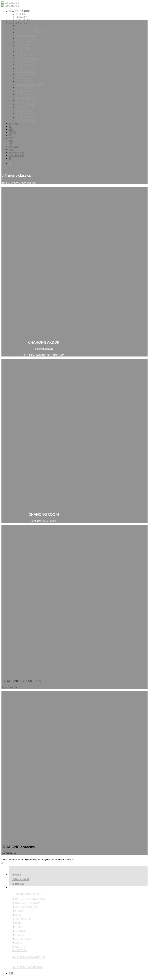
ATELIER (20, 14)
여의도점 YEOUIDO (26, 97)
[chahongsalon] (10, 4)
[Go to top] (2, 862)
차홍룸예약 (18, 884)
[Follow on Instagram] (10, 973)
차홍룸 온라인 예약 (26, 25)
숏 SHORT (17, 910)
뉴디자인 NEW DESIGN (24, 906)
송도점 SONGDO (25, 81)
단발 (11, 129)
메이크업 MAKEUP (22, 938)
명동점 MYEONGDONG (28, 58)
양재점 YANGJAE (25, 94)
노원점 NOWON (24, 45)
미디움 (12, 132)
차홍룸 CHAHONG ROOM (26, 902)
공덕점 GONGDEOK (26, 38)
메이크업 (13, 146)
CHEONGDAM (24, 19)
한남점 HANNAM (25, 117)
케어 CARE (18, 934)
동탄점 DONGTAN (26, 51)
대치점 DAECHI (24, 48)
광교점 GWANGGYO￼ (28, 41)
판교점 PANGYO (24, 113)
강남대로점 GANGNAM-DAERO (33, 32)
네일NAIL (17, 942)
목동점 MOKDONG (26, 61)
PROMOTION (16, 152)
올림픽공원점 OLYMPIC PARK (31, 100)
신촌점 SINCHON (25, 87)
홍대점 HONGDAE (25, 120)
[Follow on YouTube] (12, 973)
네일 (11, 149)
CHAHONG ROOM (19, 22)
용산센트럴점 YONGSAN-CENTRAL (34, 103)
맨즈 (11, 138)
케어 (11, 143)
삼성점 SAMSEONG (26, 74)
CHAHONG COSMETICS (28, 957)
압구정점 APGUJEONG (28, 90)
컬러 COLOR (19, 930)
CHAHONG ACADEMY (27, 967)
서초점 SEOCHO (24, 77)
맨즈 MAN (17, 926)
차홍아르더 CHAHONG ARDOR (29, 898)
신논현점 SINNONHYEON (29, 84)
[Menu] (10, 158)
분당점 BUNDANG (25, 71)
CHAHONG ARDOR (20, 11)
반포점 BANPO (24, 64)
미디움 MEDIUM (21, 918)
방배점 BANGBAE (25, 68)
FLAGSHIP (21, 16)
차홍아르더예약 (20, 879)
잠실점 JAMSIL (24, 110)
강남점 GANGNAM (26, 35)
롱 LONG (17, 922)
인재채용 (17, 874)
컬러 (11, 140)
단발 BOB (17, 914)
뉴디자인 (13, 123)
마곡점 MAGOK (24, 54)
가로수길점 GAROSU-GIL (29, 28)
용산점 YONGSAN (25, 107)
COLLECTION (16, 155)
